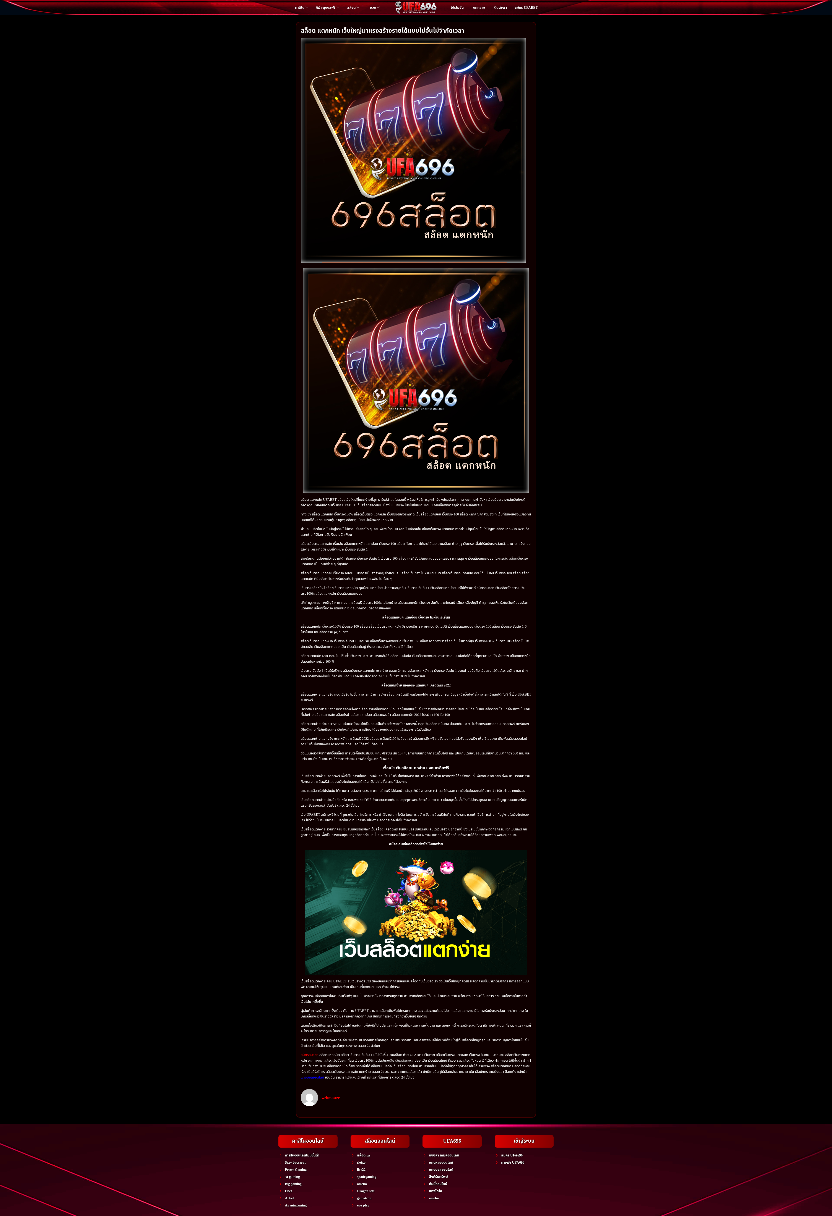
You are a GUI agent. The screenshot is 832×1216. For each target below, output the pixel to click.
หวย (373, 7)
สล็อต (351, 7)
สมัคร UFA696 (512, 1155)
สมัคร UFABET (526, 7)
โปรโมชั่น (457, 7)
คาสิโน (299, 7)
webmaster (331, 1098)
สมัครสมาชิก (309, 1055)
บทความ (479, 7)
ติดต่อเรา (500, 7)
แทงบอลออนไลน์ (312, 1077)
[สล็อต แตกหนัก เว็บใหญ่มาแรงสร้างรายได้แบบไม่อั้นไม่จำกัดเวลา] (413, 150)
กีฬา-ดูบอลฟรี (325, 7)
